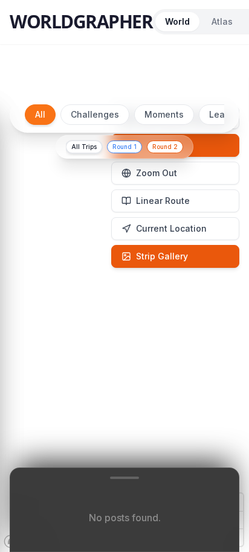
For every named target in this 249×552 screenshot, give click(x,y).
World (177, 21)
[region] (124, 319)
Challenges (95, 114)
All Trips (84, 146)
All (40, 114)
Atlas (222, 21)
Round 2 (165, 146)
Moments (164, 114)
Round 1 (124, 146)
